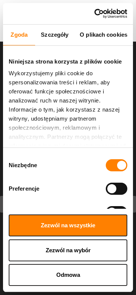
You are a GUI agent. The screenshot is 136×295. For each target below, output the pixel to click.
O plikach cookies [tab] (103, 34)
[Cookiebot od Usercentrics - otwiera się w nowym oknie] (96, 14)
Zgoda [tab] (19, 34)
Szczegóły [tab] (54, 34)
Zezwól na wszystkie (68, 225)
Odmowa (68, 275)
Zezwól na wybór (68, 250)
